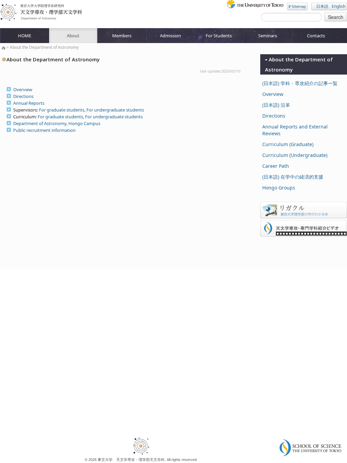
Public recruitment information (44, 130)
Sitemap (298, 6)
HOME (24, 36)
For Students (219, 36)
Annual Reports (28, 103)
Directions (23, 96)
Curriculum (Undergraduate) (294, 155)
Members (121, 36)
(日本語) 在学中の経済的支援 (292, 177)
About (73, 36)
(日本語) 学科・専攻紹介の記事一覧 (300, 83)
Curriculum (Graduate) (287, 144)
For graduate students (61, 110)
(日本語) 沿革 (276, 105)
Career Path (275, 166)
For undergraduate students (115, 110)
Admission (170, 36)
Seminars (267, 36)
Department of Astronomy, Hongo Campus (56, 123)
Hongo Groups (278, 187)
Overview (22, 89)
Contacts (316, 36)
